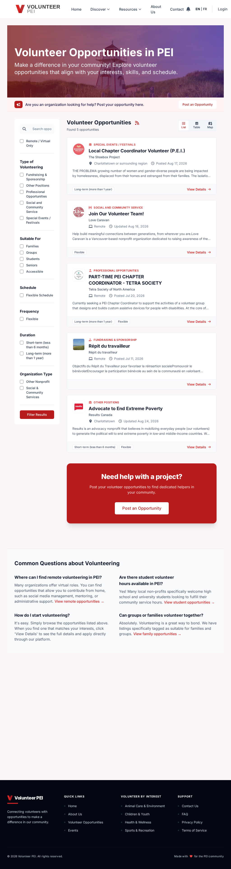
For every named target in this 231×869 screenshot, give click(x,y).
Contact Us (190, 806)
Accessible (34, 271)
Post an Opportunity (197, 104)
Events (73, 830)
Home (76, 9)
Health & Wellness (138, 822)
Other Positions (37, 185)
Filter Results (37, 414)
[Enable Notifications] (188, 9)
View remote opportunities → (79, 601)
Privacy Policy (192, 822)
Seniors (31, 265)
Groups (31, 252)
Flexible (32, 319)
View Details (196, 189)
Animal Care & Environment (145, 806)
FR (205, 9)
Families (32, 246)
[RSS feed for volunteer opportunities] (137, 122)
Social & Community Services (34, 392)
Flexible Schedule (39, 295)
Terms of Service (194, 830)
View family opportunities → (157, 634)
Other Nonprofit (38, 381)
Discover (98, 9)
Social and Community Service (34, 207)
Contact (177, 9)
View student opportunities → (189, 602)
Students (33, 259)
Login (222, 9)
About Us (156, 9)
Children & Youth (137, 814)
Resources (128, 9)
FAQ (185, 814)
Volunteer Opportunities (85, 822)
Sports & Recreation (139, 830)
